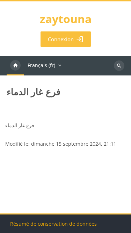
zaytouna (66, 18)
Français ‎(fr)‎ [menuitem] (41, 65)
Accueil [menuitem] (15, 65)
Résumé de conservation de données (53, 223)
